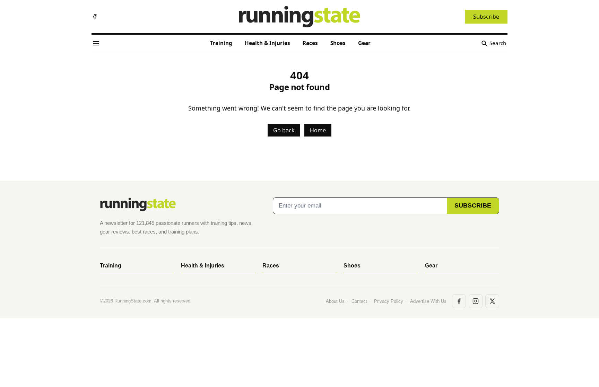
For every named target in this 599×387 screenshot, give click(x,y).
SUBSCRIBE (472, 205)
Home (318, 130)
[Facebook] (95, 17)
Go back (284, 130)
